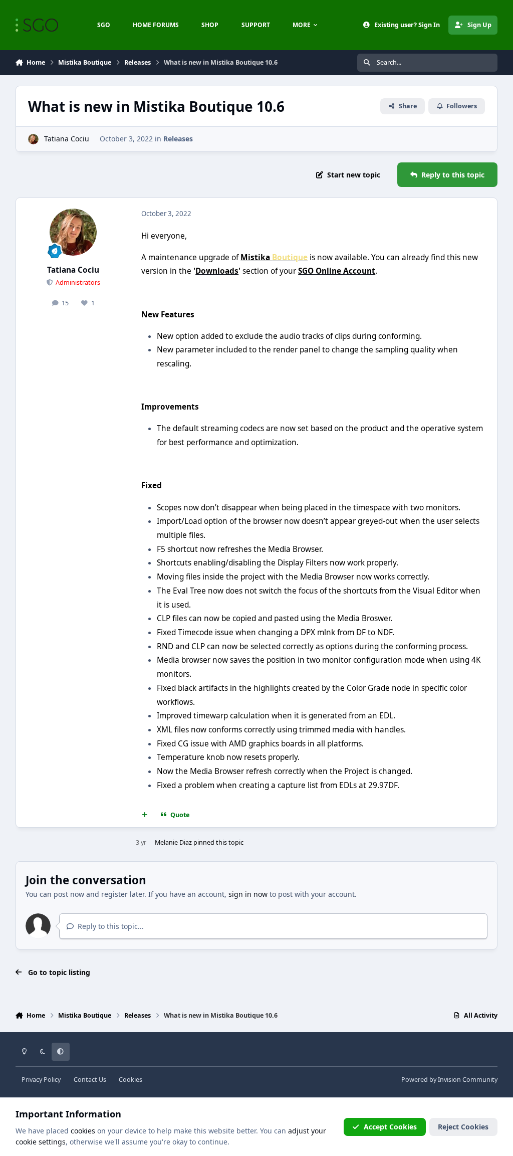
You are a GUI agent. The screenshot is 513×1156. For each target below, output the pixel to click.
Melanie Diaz (173, 842)
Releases (178, 138)
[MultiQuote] (144, 815)
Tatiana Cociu (66, 138)
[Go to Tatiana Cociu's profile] (33, 139)
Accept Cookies (390, 1126)
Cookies (130, 1079)
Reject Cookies (463, 1126)
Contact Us (90, 1079)
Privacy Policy (41, 1079)
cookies (83, 1130)
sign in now (248, 894)
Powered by (449, 1079)
